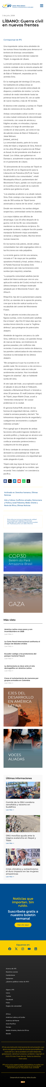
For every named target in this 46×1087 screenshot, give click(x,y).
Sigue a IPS (10, 990)
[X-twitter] (16, 949)
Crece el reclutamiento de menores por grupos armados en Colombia (21, 679)
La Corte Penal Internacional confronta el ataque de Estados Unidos (22, 642)
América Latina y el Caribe (15, 1017)
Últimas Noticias (23, 505)
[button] (5, 481)
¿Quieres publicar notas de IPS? (17, 982)
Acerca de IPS (11, 968)
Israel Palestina (18, 503)
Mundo (8, 1034)
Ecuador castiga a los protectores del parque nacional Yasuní (20, 655)
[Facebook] (10, 949)
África (8, 1014)
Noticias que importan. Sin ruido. (23, 902)
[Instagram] (23, 949)
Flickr (8, 1003)
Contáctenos (10, 975)
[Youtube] (29, 949)
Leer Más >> (8, 634)
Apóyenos (9, 978)
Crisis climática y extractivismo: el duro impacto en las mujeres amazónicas (22, 871)
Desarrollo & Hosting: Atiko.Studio (23, 1077)
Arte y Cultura (9, 500)
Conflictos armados (23, 500)
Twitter (8, 996)
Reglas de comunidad (13, 1006)
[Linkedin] (36, 949)
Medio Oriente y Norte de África (17, 1030)
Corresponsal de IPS (13, 40)
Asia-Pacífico (11, 1024)
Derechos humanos (23, 492)
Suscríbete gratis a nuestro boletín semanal (23, 914)
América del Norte (12, 1020)
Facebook (9, 999)
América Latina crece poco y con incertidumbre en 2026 (18, 630)
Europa (8, 1027)
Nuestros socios (12, 972)
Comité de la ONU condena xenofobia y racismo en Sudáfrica (20, 804)
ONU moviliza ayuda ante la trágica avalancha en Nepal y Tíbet (21, 838)
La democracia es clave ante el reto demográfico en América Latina (19, 667)
